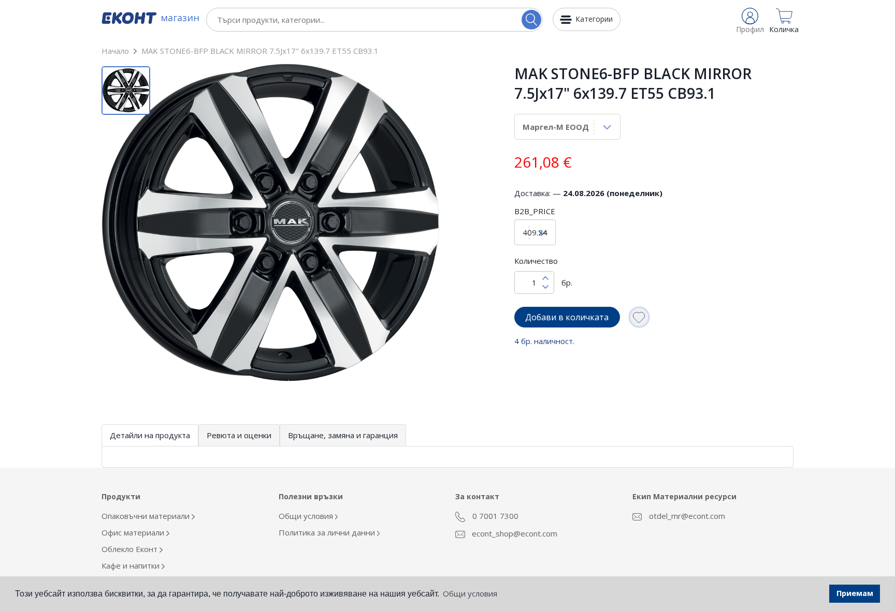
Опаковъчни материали (147, 516)
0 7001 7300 (494, 516)
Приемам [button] (854, 593)
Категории (594, 19)
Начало (115, 51)
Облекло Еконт (131, 549)
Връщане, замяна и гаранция (343, 435)
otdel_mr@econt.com (686, 516)
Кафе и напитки (132, 565)
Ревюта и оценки (239, 435)
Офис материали (134, 532)
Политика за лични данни (328, 532)
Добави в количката (567, 317)
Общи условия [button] (470, 593)
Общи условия (307, 516)
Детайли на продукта (150, 435)
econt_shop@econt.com (513, 533)
